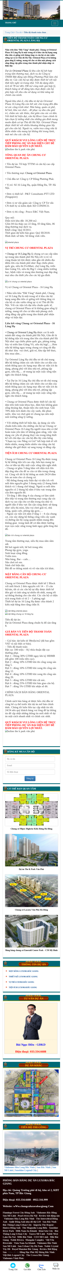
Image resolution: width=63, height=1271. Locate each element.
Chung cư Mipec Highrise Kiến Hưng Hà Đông (31, 829)
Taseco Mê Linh (37, 1234)
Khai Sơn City (46, 1231)
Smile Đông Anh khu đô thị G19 (25, 1222)
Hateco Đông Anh (12, 1228)
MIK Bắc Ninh (24, 1237)
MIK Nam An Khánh (26, 1231)
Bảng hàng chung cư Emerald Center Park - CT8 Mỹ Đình (31, 950)
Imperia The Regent (43, 1225)
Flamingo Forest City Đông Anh (19, 1212)
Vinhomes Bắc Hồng (46, 1212)
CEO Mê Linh (41, 1237)
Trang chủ (10, 23)
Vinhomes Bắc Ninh (47, 1243)
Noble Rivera (17, 1240)
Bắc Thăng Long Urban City (17, 1225)
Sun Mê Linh (9, 1215)
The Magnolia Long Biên (34, 1228)
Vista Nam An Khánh (24, 1243)
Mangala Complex (34, 1240)
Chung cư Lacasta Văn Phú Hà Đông (31, 910)
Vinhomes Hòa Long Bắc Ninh (19, 1218)
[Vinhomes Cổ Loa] (31, 1093)
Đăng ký (30, 778)
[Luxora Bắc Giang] (31, 10)
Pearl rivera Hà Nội (27, 1215)
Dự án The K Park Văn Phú (31, 869)
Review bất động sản (49, 1215)
